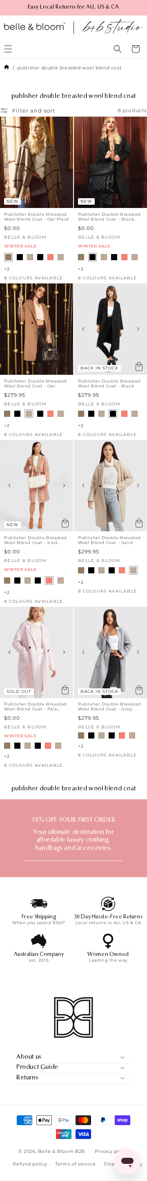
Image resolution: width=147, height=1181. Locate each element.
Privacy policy (112, 1151)
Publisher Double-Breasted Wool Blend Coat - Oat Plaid (36, 217)
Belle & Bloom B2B (61, 1151)
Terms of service (75, 1164)
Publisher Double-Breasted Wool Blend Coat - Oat (35, 384)
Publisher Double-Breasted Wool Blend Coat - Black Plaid (109, 217)
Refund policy (30, 1164)
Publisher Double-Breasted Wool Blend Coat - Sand (109, 540)
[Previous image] (9, 162)
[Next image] (64, 162)
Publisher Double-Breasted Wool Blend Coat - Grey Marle (109, 707)
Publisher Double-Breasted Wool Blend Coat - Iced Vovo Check (35, 540)
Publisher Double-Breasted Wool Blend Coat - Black (109, 384)
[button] (118, 49)
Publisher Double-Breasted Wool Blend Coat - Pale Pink (35, 707)
